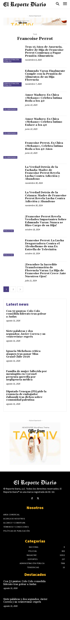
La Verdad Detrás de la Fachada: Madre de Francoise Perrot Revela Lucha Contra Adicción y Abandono (42, 173)
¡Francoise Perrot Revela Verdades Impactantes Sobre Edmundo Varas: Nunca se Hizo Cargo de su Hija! (45, 221)
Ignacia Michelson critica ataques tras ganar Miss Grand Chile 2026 (23, 354)
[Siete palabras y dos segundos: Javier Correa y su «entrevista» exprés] (56, 336)
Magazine (8, 231)
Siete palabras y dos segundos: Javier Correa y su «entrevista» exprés (25, 334)
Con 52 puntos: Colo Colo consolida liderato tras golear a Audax (26, 313)
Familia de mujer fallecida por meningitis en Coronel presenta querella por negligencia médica (26, 375)
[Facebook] (32, 498)
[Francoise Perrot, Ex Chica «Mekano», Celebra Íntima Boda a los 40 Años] (12, 149)
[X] (38, 498)
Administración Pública (11, 60)
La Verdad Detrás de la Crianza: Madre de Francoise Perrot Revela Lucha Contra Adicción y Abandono (45, 197)
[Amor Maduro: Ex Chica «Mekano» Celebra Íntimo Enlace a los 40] (12, 125)
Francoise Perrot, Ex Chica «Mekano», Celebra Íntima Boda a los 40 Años (44, 146)
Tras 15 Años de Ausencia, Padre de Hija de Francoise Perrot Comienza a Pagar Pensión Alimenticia (44, 51)
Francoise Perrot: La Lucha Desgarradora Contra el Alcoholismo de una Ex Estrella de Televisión (44, 245)
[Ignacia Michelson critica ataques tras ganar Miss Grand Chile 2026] (56, 356)
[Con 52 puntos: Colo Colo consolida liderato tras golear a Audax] (56, 316)
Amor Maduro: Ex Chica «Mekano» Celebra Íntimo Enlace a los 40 (43, 122)
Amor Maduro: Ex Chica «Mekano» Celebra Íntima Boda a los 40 (43, 97)
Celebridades (10, 109)
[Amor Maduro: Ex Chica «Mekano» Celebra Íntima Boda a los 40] (12, 101)
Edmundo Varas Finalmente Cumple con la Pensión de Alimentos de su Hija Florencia (45, 75)
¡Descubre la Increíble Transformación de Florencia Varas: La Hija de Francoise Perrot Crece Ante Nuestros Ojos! (45, 270)
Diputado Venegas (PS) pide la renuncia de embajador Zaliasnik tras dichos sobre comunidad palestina (26, 396)
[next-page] (20, 289)
